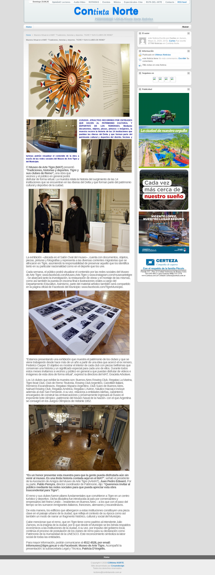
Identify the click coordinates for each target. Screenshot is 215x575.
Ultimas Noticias (163, 55)
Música (117, 2)
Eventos (106, 2)
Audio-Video (79, 2)
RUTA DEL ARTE (154, 2)
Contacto (169, 2)
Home (29, 27)
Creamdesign (117, 566)
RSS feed (182, 2)
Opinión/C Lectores (61, 2)
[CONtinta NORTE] (114, 15)
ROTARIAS (94, 2)
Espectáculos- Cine (133, 2)
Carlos (172, 41)
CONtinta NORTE (116, 563)
